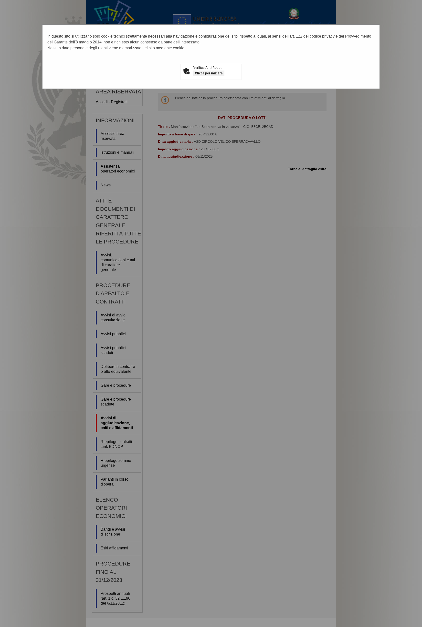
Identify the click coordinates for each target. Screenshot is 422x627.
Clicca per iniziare (209, 73)
